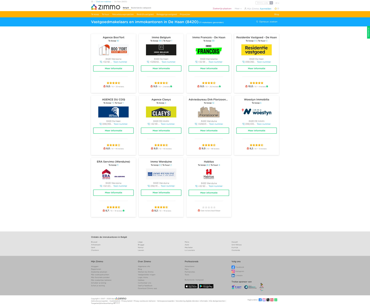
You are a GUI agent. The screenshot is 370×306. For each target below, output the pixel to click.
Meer (237, 8)
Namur (141, 247)
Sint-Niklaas (237, 245)
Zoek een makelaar (103, 2)
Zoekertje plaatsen (222, 8)
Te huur (105, 14)
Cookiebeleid (115, 301)
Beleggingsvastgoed (167, 14)
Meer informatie (113, 68)
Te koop (95, 14)
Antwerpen (95, 245)
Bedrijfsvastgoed (145, 14)
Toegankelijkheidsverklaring (102, 303)
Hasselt (235, 242)
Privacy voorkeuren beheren (145, 301)
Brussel (94, 242)
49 (160, 41)
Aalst (187, 245)
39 (213, 41)
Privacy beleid (127, 301)
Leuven (141, 250)
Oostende (236, 250)
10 (118, 41)
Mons (187, 242)
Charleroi (95, 250)
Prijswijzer (185, 14)
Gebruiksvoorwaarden (100, 301)
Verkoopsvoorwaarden (166, 301)
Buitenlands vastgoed (141, 8)
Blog (276, 14)
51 (255, 41)
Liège (140, 242)
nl (276, 3)
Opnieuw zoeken (267, 21)
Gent (93, 247)
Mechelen (189, 247)
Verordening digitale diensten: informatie (192, 301)
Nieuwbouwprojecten (123, 14)
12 (213, 103)
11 (117, 165)
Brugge (141, 245)
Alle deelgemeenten (217, 301)
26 (207, 165)
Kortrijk (235, 247)
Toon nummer (120, 62)
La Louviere (190, 250)
